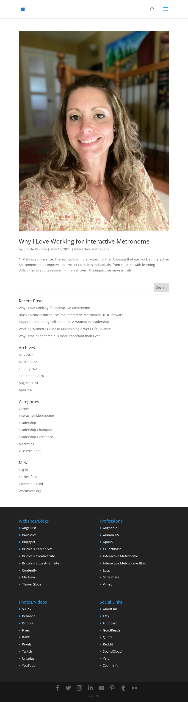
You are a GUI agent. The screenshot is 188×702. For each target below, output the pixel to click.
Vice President (30, 451)
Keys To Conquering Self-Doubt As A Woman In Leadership (64, 322)
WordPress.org (30, 491)
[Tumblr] (123, 688)
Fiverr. (27, 630)
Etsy (106, 616)
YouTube (29, 665)
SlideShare (111, 577)
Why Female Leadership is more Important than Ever (59, 336)
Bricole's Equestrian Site (40, 563)
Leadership (27, 422)
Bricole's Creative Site (38, 556)
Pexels (27, 644)
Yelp (106, 658)
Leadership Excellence (36, 437)
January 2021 (29, 368)
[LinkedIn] (90, 688)
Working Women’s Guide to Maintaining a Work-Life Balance (65, 329)
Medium (28, 577)
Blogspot (28, 542)
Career (24, 409)
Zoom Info (110, 665)
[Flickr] (134, 688)
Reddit (108, 644)
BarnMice (29, 535)
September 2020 (31, 376)
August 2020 (28, 383)
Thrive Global (32, 584)
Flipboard (110, 623)
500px (26, 609)
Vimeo (107, 584)
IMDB (26, 637)
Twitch (27, 651)
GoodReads (111, 630)
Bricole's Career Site (37, 549)
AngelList (29, 528)
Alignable (110, 528)
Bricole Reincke (35, 249)
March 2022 (28, 362)
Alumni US (111, 535)
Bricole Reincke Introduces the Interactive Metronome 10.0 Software (71, 315)
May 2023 (26, 354)
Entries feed (28, 476)
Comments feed (31, 484)
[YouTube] (101, 688)
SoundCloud (112, 651)
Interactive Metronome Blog (124, 563)
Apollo (108, 542)
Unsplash (29, 658)
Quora (108, 637)
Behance (28, 616)
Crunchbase (112, 549)
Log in (23, 469)
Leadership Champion (36, 430)
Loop (106, 570)
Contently (29, 570)
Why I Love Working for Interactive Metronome (84, 241)
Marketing (26, 444)
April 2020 (26, 390)
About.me (110, 609)
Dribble (27, 623)
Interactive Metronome (91, 249)
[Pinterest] (112, 688)
